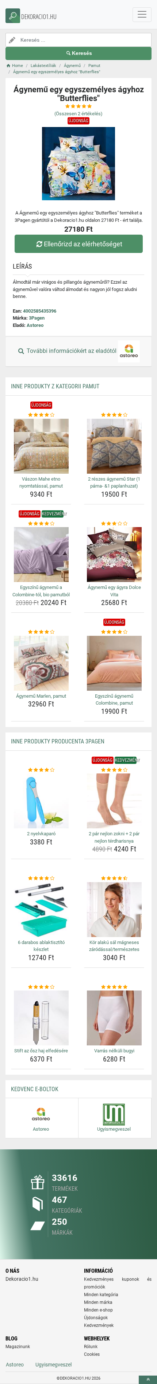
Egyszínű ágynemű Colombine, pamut (114, 699)
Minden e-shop (98, 1310)
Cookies (92, 1354)
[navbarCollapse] (142, 14)
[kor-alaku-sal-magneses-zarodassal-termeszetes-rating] (114, 878)
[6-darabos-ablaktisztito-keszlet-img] (41, 909)
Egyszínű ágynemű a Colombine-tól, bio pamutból (41, 591)
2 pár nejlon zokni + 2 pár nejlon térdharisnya (114, 837)
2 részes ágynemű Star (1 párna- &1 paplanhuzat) (114, 482)
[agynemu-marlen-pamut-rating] (41, 632)
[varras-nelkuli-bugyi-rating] (114, 987)
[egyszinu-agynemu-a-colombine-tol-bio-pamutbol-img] (41, 554)
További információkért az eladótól (71, 351)
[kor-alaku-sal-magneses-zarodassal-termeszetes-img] (114, 909)
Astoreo (35, 325)
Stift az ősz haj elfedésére (41, 1050)
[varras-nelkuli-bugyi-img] (114, 1018)
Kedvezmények (99, 1325)
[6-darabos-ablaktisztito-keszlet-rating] (41, 878)
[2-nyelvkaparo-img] (41, 800)
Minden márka (98, 1302)
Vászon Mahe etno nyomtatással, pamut (41, 482)
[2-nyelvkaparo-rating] (41, 770)
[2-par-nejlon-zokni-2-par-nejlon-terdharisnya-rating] (114, 770)
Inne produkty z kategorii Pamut (55, 386)
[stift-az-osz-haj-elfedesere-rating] (41, 987)
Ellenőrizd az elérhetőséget (83, 244)
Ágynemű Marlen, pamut (41, 696)
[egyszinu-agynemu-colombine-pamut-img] (114, 663)
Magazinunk (17, 1346)
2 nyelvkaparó (41, 833)
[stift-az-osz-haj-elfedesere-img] (41, 1018)
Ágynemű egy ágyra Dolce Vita (114, 591)
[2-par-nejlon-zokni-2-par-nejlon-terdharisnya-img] (114, 800)
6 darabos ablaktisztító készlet (41, 946)
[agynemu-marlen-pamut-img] (41, 663)
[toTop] (148, 1380)
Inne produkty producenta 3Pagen (57, 741)
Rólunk (90, 1346)
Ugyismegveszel (53, 1365)
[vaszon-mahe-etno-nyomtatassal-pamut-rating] (41, 415)
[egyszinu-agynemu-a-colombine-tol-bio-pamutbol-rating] (41, 523)
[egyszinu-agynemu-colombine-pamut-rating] (114, 632)
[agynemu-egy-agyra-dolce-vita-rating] (114, 523)
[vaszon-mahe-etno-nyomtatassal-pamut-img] (41, 446)
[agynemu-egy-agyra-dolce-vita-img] (114, 554)
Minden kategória (101, 1294)
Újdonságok (96, 1317)
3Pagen (37, 318)
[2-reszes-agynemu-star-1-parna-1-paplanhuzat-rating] (114, 415)
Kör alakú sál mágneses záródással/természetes (114, 946)
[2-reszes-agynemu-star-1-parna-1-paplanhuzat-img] (114, 446)
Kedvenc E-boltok (34, 1089)
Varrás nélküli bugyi (114, 1050)
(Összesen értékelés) (78, 113)
